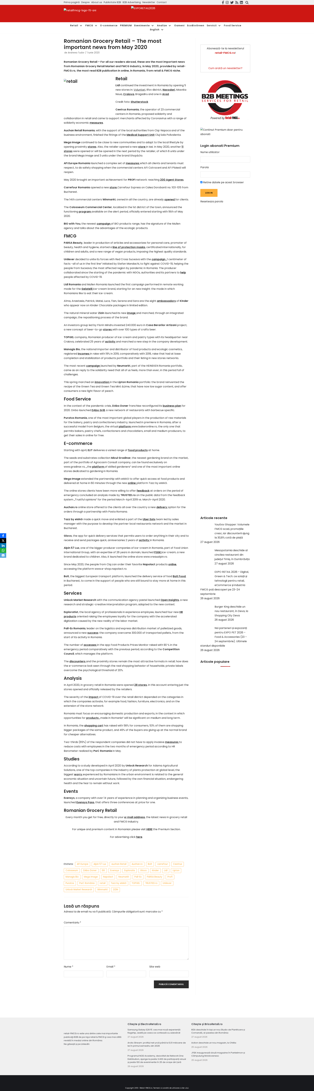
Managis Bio (72, 876)
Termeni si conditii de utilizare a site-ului (171, 1088)
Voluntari (139, 90)
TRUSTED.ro (151, 883)
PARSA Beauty (154, 876)
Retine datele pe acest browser (223, 182)
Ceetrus (177, 864)
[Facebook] (3, 535)
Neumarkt (123, 876)
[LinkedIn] (3, 545)
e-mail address (134, 817)
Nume (68, 967)
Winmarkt (102, 889)
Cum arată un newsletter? (225, 68)
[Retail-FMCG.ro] (88, 13)
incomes (84, 354)
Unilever (167, 883)
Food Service (232, 25)
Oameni (179, 25)
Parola (204, 167)
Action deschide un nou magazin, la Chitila (213, 1042)
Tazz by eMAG (118, 883)
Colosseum (72, 870)
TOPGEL (136, 883)
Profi (170, 876)
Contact (162, 2)
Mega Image (91, 876)
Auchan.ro (137, 864)
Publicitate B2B (112, 2)
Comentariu (72, 922)
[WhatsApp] (3, 550)
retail (102, 883)
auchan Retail (118, 864)
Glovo (143, 870)
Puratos (70, 883)
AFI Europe (82, 864)
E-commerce (109, 25)
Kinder (155, 870)
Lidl (165, 870)
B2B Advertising (132, 2)
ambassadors (166, 301)
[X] (3, 540)
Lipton (176, 870)
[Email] (3, 555)
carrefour (162, 864)
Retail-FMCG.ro (146, 1088)
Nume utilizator (210, 152)
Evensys (114, 870)
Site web (154, 967)
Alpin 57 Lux (100, 864)
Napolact (108, 876)
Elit (103, 870)
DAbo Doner (90, 870)
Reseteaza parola (211, 201)
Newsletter (148, 2)
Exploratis (129, 870)
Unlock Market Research (79, 889)
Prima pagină (72, 2)
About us (96, 2)
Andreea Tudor (76, 52)
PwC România (87, 883)
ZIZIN (115, 889)
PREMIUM (126, 25)
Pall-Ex (138, 876)
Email (110, 967)
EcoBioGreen (195, 25)
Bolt (150, 864)
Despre (85, 2)
